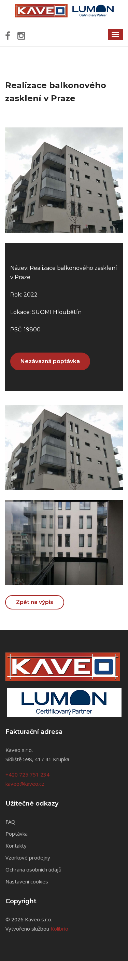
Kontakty (16, 845)
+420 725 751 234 (27, 774)
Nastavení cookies (26, 881)
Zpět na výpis (34, 602)
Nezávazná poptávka (50, 361)
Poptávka (16, 833)
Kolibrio (59, 928)
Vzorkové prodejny (27, 857)
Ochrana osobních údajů (33, 869)
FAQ (10, 821)
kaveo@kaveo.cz (24, 783)
